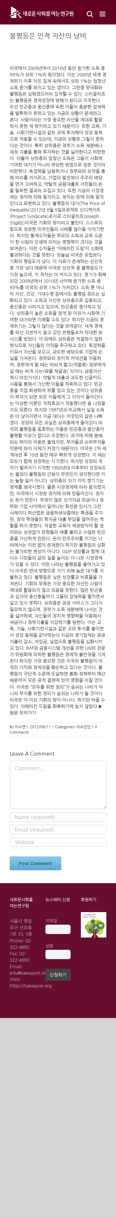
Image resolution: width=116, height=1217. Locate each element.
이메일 (51, 921)
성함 (49, 946)
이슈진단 (83, 727)
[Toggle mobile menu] (103, 14)
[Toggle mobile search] (90, 14)
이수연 (20, 727)
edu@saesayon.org (29, 973)
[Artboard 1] (93, 914)
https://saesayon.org (31, 986)
